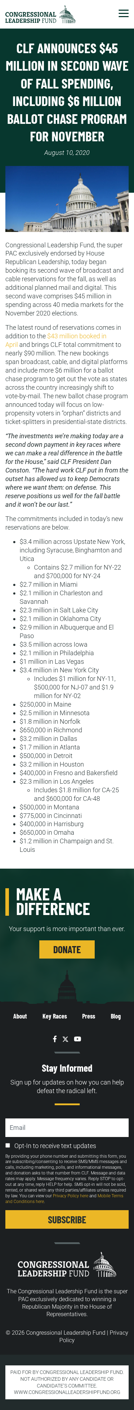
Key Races (55, 1016)
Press (88, 1016)
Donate (67, 949)
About (20, 1016)
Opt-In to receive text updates (55, 1145)
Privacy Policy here (70, 1195)
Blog (116, 1016)
